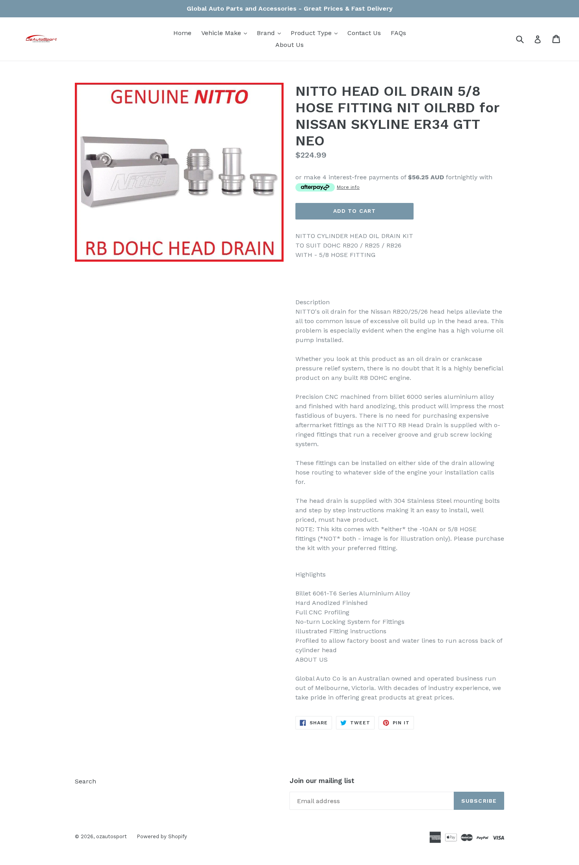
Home (182, 33)
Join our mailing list (322, 781)
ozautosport (111, 836)
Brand (271, 33)
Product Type (316, 33)
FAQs (398, 33)
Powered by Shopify (162, 836)
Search (85, 781)
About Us (289, 44)
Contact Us (364, 33)
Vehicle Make (226, 33)
